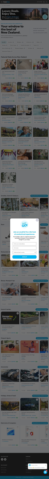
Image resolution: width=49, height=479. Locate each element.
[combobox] (24, 252)
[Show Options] (35, 252)
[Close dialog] (37, 220)
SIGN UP (24, 257)
